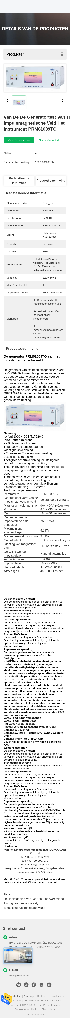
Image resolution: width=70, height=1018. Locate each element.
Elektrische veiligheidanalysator (25, 907)
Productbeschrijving (50, 180)
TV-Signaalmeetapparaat (20, 903)
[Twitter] (26, 985)
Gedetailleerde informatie (19, 180)
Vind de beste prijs (19, 139)
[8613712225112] (41, 985)
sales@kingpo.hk (19, 975)
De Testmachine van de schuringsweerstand (34, 898)
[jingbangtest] (49, 985)
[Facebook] (33, 985)
